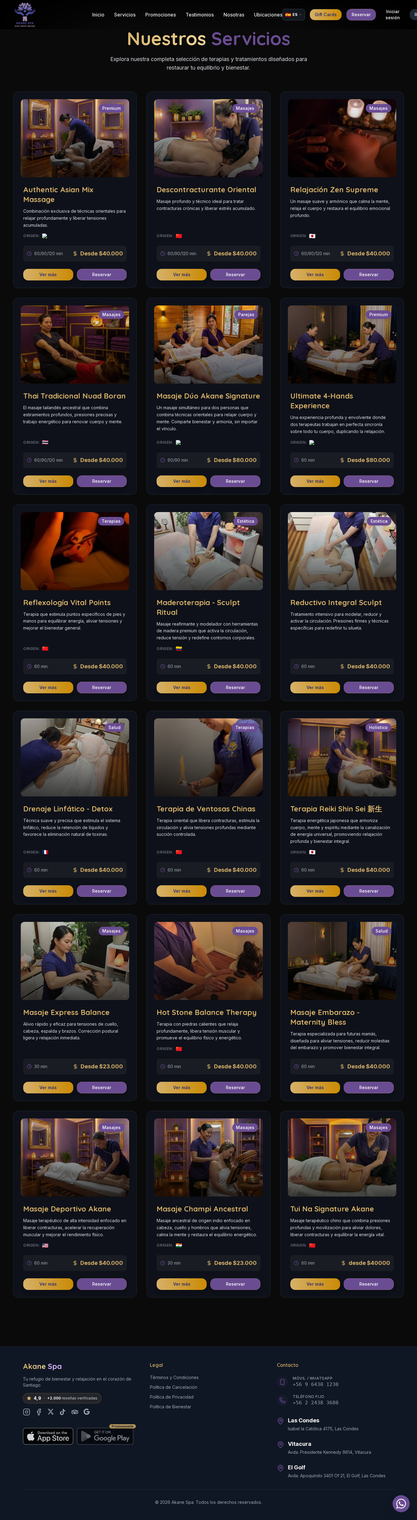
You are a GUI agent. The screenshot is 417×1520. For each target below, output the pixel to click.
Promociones (160, 15)
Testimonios (200, 15)
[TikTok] (62, 1412)
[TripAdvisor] (74, 1412)
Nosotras (233, 15)
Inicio (98, 15)
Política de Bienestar (170, 1406)
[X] (50, 1412)
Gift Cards (326, 14)
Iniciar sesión (393, 14)
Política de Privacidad (172, 1396)
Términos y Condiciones (174, 1377)
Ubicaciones (268, 15)
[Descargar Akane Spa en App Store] (48, 1436)
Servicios (125, 15)
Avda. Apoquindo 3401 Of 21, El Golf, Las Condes (337, 1475)
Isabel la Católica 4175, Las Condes (323, 1428)
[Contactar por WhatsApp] (401, 1501)
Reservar (361, 14)
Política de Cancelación (173, 1387)
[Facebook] (38, 1412)
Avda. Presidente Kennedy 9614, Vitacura (329, 1452)
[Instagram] (26, 1412)
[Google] (86, 1412)
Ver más (48, 274)
